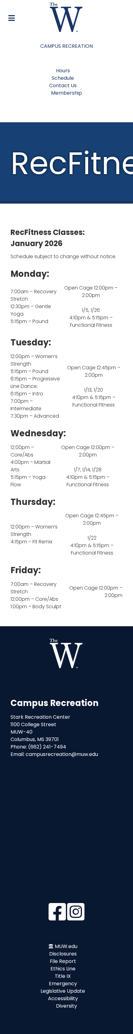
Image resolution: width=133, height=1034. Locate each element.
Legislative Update (63, 991)
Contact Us (63, 85)
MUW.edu (66, 946)
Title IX (63, 976)
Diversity (66, 1005)
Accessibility (63, 998)
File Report (63, 961)
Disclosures (63, 953)
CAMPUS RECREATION (66, 46)
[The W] (66, 17)
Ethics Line (62, 968)
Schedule (63, 78)
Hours (63, 70)
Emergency (63, 983)
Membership (66, 93)
